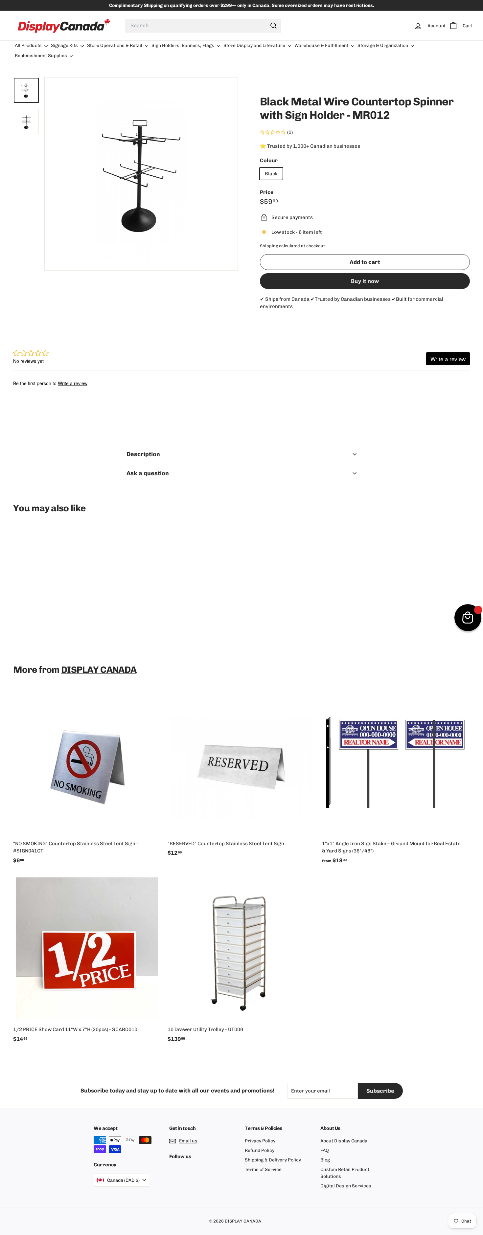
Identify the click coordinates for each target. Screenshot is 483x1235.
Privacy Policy (260, 1141)
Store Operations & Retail (115, 45)
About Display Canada (343, 1141)
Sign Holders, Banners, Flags (183, 45)
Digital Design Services (345, 1186)
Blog (325, 1160)
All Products (29, 45)
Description (143, 454)
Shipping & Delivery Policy (273, 1160)
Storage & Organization (383, 45)
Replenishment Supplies (41, 55)
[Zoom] (141, 173)
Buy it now (365, 281)
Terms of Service (263, 1169)
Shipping (269, 245)
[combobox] (203, 26)
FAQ (324, 1150)
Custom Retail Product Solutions (344, 1173)
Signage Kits (65, 45)
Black (271, 174)
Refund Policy (259, 1150)
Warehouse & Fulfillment (321, 45)
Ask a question (147, 473)
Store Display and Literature (254, 45)
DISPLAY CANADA (98, 669)
